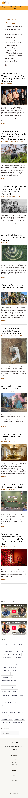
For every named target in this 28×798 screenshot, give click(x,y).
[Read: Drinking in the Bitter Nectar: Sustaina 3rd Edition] (14, 452)
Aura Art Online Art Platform (9, 670)
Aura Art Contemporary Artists (9, 667)
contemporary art (7, 677)
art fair (17, 651)
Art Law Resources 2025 (7, 657)
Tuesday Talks (14, 764)
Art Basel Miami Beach (7, 651)
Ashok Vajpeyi (5, 660)
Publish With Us (14, 781)
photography (17, 716)
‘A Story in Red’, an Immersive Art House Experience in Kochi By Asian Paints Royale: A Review (12, 539)
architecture (5, 648)
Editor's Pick (4, 83)
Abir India (4, 644)
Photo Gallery (9, 196)
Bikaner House (5, 673)
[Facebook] (11, 749)
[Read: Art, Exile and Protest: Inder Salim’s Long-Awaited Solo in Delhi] (14, 351)
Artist (22, 651)
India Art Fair (10, 699)
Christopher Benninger (17, 673)
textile (10, 719)
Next (14, 590)
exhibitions (14, 695)
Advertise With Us (14, 780)
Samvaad (14, 762)
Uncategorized (4, 242)
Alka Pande (20, 644)
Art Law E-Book (16, 654)
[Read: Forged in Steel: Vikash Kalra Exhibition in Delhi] (14, 298)
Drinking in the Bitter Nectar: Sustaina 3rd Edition (11, 436)
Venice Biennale (6, 722)
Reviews (13, 336)
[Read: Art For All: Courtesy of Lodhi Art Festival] (14, 402)
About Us (14, 773)
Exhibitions (4, 290)
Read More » (4, 123)
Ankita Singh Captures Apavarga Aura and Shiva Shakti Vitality (13, 237)
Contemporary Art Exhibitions (9, 680)
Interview (3, 141)
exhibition (6, 695)
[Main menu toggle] (25, 3)
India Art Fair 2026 (5, 489)
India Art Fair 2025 (7, 702)
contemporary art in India (9, 684)
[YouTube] (16, 749)
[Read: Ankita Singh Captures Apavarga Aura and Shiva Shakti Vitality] (14, 253)
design (14, 691)
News (3, 716)
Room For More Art (14, 761)
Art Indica (14, 759)
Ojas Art (9, 715)
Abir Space (14, 778)
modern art (21, 712)
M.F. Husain (13, 712)
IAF (3, 699)
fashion (21, 695)
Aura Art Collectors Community (9, 664)
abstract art (12, 644)
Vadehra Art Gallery (19, 719)
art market (18, 657)
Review (9, 336)
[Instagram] (14, 749)
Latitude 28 (4, 712)
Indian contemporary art (7, 705)
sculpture (4, 719)
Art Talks (14, 765)
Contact (14, 775)
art (12, 648)
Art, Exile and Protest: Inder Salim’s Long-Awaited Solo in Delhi (11, 331)
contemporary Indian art (9, 688)
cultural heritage (6, 691)
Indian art (17, 702)
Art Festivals (4, 391)
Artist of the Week (6, 654)
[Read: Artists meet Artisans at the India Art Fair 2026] (14, 501)
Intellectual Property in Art (8, 709)
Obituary (3, 196)
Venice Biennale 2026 (11, 141)
